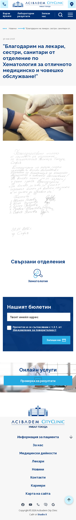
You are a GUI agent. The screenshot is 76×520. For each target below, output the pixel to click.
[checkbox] (38, 327)
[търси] (59, 14)
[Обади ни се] (4, 4)
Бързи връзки (7, 14)
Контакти (38, 477)
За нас (38, 445)
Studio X (42, 514)
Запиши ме (53, 340)
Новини (38, 469)
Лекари (38, 461)
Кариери (38, 485)
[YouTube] (30, 504)
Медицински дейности (38, 453)
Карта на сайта (38, 493)
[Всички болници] (72, 4)
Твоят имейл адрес (24, 317)
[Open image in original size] (38, 4)
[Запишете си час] (45, 504)
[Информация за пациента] (38, 437)
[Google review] (53, 504)
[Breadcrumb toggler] (5, 28)
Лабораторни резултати (25, 15)
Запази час (46, 15)
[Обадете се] (38, 504)
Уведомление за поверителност (34, 330)
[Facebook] (23, 504)
